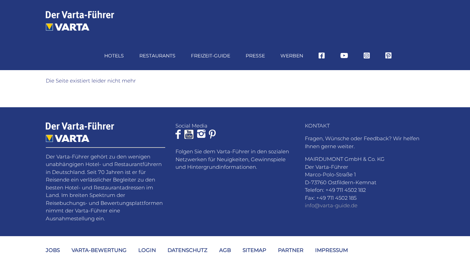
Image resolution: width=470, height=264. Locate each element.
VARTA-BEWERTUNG (99, 250)
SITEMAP (254, 250)
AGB (225, 250)
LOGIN (147, 250)
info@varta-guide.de (331, 205)
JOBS (53, 250)
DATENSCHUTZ (187, 250)
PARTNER (290, 250)
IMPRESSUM (331, 250)
